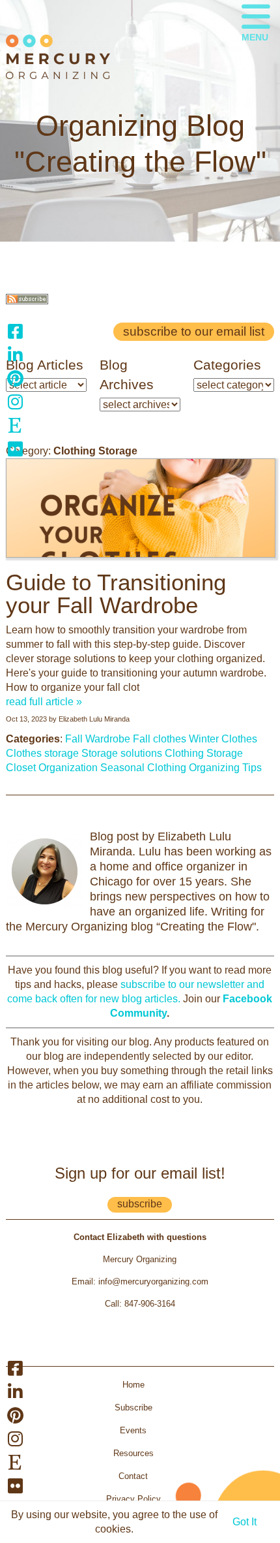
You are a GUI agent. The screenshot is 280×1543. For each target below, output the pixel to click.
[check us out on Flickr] (15, 448)
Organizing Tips (225, 767)
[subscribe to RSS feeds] (27, 300)
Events (133, 1430)
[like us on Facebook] (15, 331)
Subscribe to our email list (193, 331)
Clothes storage (42, 753)
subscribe (139, 1203)
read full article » (44, 701)
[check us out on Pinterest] (15, 378)
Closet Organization (52, 767)
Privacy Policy (133, 1499)
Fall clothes (159, 738)
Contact (133, 1476)
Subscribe (133, 1407)
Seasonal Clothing (143, 767)
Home (133, 1385)
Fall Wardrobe (97, 738)
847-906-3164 (149, 1304)
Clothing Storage (204, 753)
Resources (133, 1453)
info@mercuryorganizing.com (153, 1281)
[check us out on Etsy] (15, 425)
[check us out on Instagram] (15, 401)
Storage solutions (121, 753)
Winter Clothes (223, 738)
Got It (244, 1521)
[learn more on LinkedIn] (15, 354)
